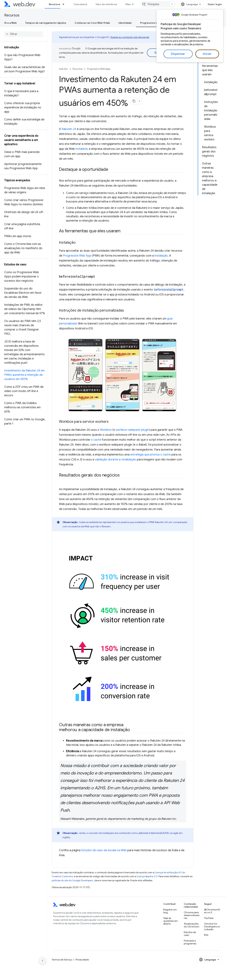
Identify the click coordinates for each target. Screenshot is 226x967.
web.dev (63, 68)
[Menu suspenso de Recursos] (65, 4)
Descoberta (80, 4)
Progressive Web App (77, 255)
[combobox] (158, 4)
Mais (128, 4)
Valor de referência (106, 4)
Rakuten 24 (69, 129)
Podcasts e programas (190, 942)
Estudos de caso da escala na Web (104, 850)
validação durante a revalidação (115, 459)
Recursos (54, 4)
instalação (161, 255)
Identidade (125, 22)
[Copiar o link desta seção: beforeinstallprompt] (98, 277)
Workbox (106, 430)
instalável (81, 149)
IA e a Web (10, 22)
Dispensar (178, 54)
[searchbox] (23, 34)
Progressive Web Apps (154, 22)
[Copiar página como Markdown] (134, 101)
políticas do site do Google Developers (72, 880)
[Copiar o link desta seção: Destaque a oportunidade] (111, 170)
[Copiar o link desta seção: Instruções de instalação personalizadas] (127, 311)
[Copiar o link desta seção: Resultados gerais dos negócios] (123, 475)
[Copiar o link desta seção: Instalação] (79, 243)
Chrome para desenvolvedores (192, 915)
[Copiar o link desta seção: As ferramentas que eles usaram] (123, 231)
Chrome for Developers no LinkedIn (212, 926)
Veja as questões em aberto (170, 920)
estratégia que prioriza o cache (150, 454)
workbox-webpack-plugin (132, 430)
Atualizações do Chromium (191, 925)
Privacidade (82, 959)
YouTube (208, 918)
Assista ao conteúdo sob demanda (129, 37)
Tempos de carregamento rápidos (45, 22)
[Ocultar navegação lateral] (42, 960)
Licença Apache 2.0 (146, 876)
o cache (96, 440)
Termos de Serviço (62, 959)
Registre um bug (170, 911)
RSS (206, 935)
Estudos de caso (190, 934)
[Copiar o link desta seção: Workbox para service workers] (112, 422)
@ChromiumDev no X (212, 911)
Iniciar (207, 54)
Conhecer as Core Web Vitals (92, 22)
